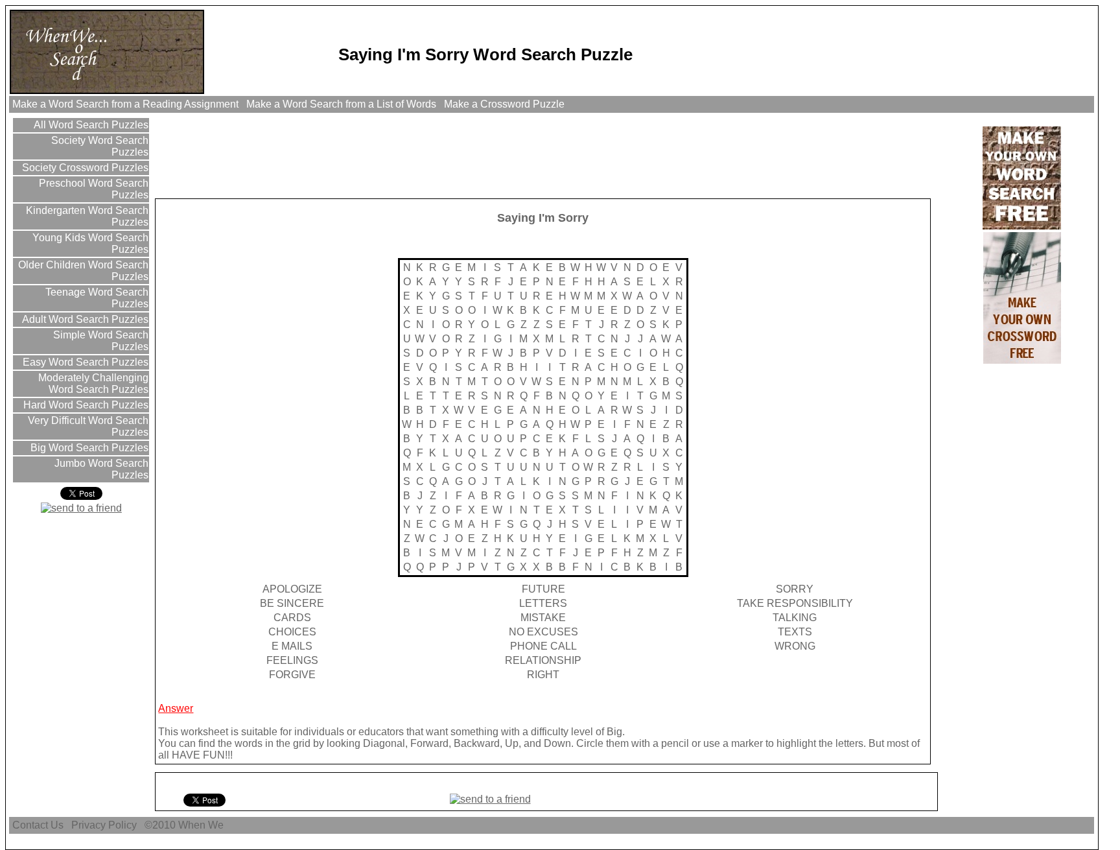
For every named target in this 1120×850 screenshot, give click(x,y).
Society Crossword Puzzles (83, 167)
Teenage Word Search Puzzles (95, 298)
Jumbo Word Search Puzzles (100, 469)
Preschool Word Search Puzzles (92, 189)
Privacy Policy (104, 825)
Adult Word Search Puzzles (83, 319)
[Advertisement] (393, 155)
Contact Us (38, 825)
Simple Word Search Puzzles (99, 340)
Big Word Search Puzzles (88, 447)
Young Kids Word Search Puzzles (89, 243)
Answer (175, 708)
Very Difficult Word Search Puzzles (86, 426)
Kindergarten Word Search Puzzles (85, 216)
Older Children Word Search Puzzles (82, 270)
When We (202, 825)
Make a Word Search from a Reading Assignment (125, 104)
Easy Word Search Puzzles (84, 362)
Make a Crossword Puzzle (504, 104)
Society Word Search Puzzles (98, 146)
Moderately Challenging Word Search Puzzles (92, 383)
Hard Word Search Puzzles (84, 404)
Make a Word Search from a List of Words (341, 104)
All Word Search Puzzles (89, 124)
